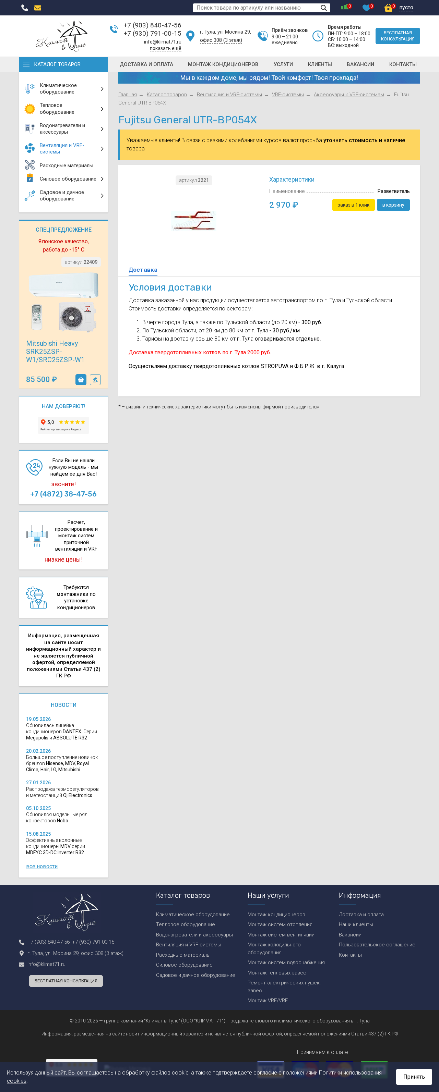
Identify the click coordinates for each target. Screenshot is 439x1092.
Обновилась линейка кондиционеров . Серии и (61, 731)
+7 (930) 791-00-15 (152, 33)
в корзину (80, 379)
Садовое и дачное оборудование (195, 975)
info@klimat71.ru (162, 42)
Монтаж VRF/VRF (268, 1000)
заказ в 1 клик (95, 379)
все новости (42, 866)
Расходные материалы (183, 955)
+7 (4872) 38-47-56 (63, 494)
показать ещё (165, 48)
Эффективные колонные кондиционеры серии (55, 846)
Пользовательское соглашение (377, 945)
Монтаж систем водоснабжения (286, 962)
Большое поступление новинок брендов (62, 763)
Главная (127, 94)
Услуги (283, 64)
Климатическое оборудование (193, 914)
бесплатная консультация (398, 35)
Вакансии (360, 64)
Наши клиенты (356, 924)
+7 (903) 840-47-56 (152, 25)
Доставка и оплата (146, 64)
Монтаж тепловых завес (277, 973)
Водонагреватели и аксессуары (194, 935)
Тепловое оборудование (185, 924)
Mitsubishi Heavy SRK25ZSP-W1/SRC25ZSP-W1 (55, 351)
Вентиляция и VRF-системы (229, 94)
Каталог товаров (57, 64)
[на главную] (62, 36)
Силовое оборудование (184, 965)
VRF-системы (288, 94)
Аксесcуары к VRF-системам (349, 94)
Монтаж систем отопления (280, 924)
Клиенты (320, 64)
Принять (414, 1076)
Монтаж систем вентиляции (281, 935)
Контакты (403, 64)
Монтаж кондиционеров (223, 64)
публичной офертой (259, 1033)
